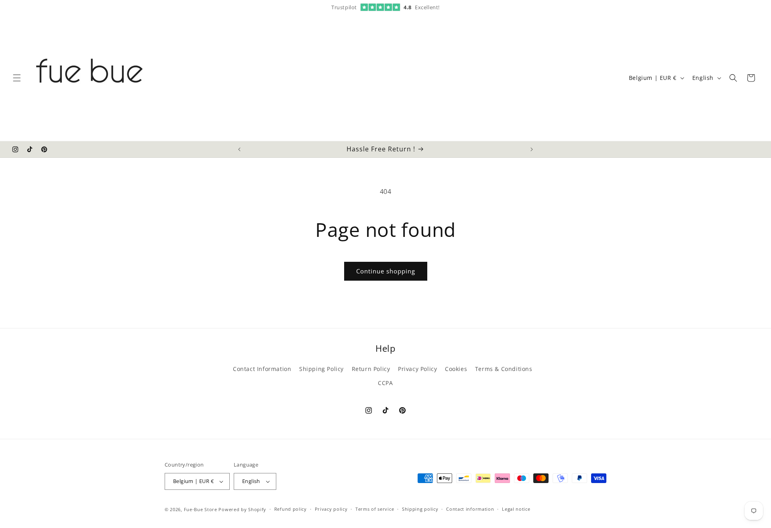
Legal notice (516, 509)
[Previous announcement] (239, 149)
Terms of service (374, 509)
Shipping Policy (321, 369)
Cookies (456, 369)
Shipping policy (420, 509)
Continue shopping (385, 271)
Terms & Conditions (503, 369)
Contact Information (262, 369)
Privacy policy (331, 509)
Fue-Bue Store (200, 509)
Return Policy (371, 369)
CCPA (385, 383)
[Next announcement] (532, 149)
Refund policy (290, 509)
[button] (17, 78)
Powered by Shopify (242, 509)
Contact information (470, 509)
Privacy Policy (417, 369)
